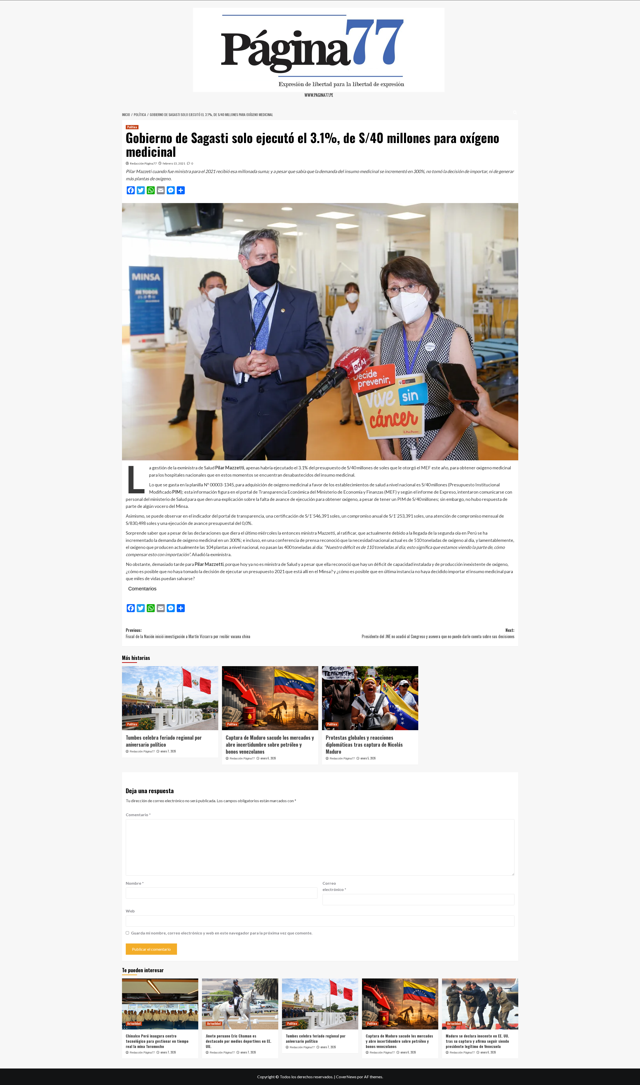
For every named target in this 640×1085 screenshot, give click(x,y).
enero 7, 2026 (168, 751)
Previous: (188, 633)
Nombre (135, 883)
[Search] (515, 112)
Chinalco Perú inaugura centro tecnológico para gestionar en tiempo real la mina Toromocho (157, 1041)
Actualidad (133, 1023)
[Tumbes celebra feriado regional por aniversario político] (170, 698)
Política (132, 127)
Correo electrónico (334, 886)
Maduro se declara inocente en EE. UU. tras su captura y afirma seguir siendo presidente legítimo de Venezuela (477, 1041)
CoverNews (346, 1076)
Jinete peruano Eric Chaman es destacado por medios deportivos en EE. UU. (238, 1041)
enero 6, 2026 (268, 758)
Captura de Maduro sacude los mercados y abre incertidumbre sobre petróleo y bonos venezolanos (270, 744)
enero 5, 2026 (368, 758)
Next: (438, 633)
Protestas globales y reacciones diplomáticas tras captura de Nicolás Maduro (364, 744)
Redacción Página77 (143, 163)
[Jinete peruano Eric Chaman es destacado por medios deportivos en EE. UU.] (240, 1003)
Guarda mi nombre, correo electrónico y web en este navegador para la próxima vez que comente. (221, 932)
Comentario (138, 814)
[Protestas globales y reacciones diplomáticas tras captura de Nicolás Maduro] (370, 698)
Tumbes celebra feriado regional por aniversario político (164, 741)
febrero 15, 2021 (174, 163)
